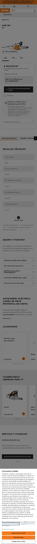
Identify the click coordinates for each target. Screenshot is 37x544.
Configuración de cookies (18, 541)
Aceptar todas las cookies (18, 533)
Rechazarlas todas (18, 537)
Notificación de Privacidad (10, 524)
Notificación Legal (8, 529)
